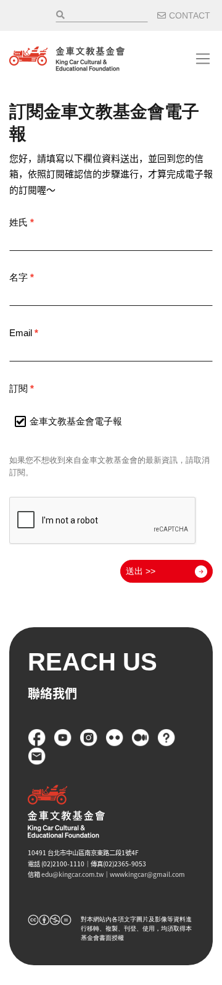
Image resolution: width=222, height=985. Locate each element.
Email (23, 333)
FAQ (166, 738)
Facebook (37, 738)
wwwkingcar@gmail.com (147, 874)
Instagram (89, 738)
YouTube (63, 738)
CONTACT (189, 15)
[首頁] (67, 59)
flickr (114, 738)
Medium (140, 738)
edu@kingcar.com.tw (72, 874)
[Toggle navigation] (203, 59)
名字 (21, 277)
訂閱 (21, 388)
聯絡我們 (37, 756)
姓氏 (21, 222)
